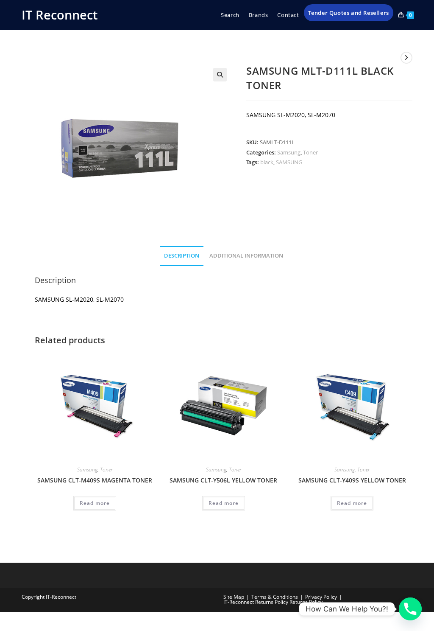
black (266, 162)
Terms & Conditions (274, 596)
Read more (95, 503)
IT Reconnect (59, 14)
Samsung (288, 152)
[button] (220, 74)
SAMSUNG (289, 162)
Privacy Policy (321, 596)
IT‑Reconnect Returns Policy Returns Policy (273, 602)
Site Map (233, 596)
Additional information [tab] (246, 255)
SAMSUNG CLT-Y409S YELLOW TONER (352, 480)
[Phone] (410, 608)
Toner (310, 152)
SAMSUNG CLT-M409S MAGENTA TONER (94, 480)
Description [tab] (181, 255)
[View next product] (406, 58)
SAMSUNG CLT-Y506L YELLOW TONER (223, 480)
